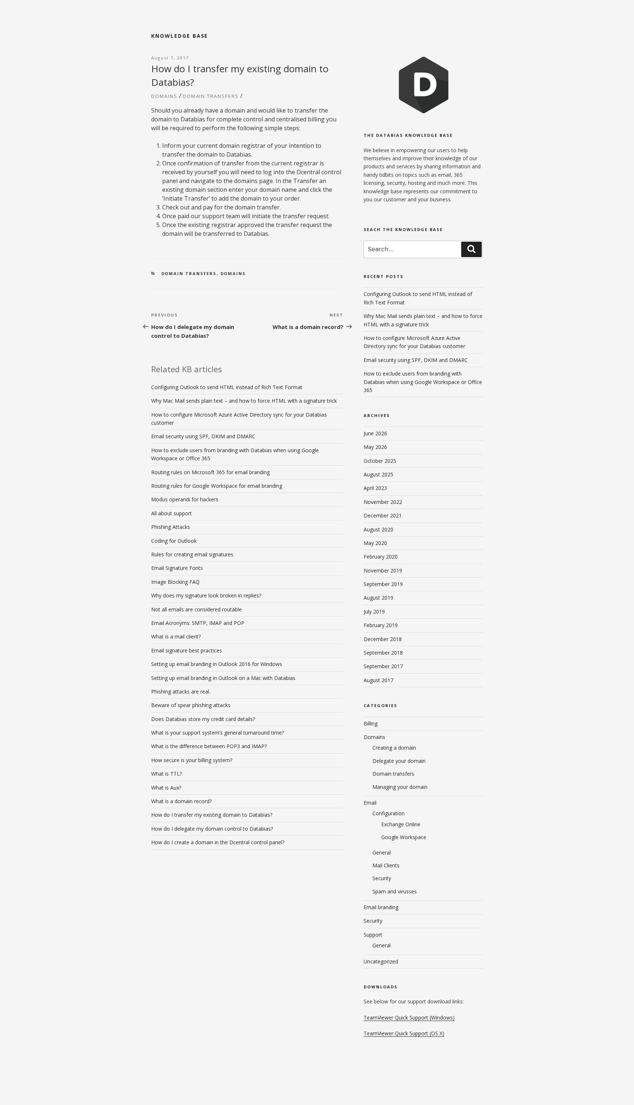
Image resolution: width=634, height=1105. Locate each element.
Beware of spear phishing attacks (190, 705)
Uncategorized (381, 961)
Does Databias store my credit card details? (203, 719)
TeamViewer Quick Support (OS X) (404, 1033)
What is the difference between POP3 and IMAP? (209, 746)
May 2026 (375, 446)
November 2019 (383, 570)
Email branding (381, 907)
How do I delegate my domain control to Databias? (212, 828)
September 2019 (383, 584)
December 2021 (383, 515)
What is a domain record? (181, 801)
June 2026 (375, 433)
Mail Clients (386, 865)
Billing (371, 723)
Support (373, 934)
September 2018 (383, 652)
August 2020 (378, 529)
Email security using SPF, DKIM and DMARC (203, 436)
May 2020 (375, 542)
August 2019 (378, 597)
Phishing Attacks (170, 526)
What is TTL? (166, 773)
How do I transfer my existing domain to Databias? (211, 814)
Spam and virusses (394, 891)
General (381, 852)
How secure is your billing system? (191, 760)
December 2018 (383, 639)
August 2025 (378, 474)
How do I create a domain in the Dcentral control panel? (217, 842)
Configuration (388, 813)
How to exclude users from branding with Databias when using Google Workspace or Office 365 (423, 382)
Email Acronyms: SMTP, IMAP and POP (197, 622)
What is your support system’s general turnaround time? (217, 732)
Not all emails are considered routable (196, 609)
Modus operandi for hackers (184, 499)
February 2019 (381, 625)
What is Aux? (166, 787)
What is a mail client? (176, 636)
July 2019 (374, 611)
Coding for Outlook (174, 540)
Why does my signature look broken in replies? (206, 595)
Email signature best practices (186, 650)
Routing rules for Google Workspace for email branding (216, 485)
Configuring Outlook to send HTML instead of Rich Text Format (226, 387)
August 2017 (378, 680)
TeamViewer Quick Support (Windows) (409, 1017)
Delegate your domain (399, 760)
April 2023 (375, 487)
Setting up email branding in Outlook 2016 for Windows (216, 664)
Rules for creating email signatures (192, 554)
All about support (171, 513)
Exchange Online (400, 824)
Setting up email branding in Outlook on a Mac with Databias (223, 677)
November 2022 (383, 501)
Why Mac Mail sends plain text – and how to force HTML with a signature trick (244, 400)
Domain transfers (211, 96)
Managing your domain (399, 786)
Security (381, 878)
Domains (164, 96)
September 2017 (383, 666)
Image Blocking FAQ (175, 581)
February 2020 (381, 556)
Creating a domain (394, 747)
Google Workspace (403, 837)
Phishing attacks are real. (180, 691)
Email (370, 802)
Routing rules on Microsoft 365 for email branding (210, 472)
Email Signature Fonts (177, 567)
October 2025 (380, 460)
